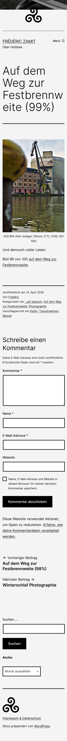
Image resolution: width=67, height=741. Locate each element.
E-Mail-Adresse (15, 435)
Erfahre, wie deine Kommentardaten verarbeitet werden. (33, 531)
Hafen (34, 311)
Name (8, 413)
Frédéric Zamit (19, 41)
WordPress (42, 726)
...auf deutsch (33, 301)
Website (9, 457)
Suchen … (10, 619)
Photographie (37, 306)
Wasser (7, 315)
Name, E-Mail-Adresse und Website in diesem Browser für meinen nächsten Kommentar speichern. (32, 483)
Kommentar (12, 370)
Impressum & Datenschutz (22, 718)
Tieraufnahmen (48, 311)
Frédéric (13, 297)
